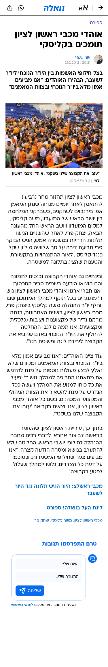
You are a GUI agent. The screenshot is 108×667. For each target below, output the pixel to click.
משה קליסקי (61, 521)
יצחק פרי (41, 521)
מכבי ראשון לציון (88, 521)
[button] (83, 7)
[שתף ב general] (10, 8)
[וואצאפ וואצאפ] (21, 8)
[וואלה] (54, 8)
